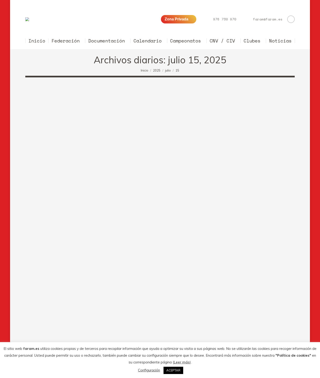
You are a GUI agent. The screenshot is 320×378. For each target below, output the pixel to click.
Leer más (182, 362)
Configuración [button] (149, 370)
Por (55, 313)
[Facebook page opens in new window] (291, 19)
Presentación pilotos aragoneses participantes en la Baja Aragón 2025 (109, 304)
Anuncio (37, 313)
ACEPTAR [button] (173, 370)
